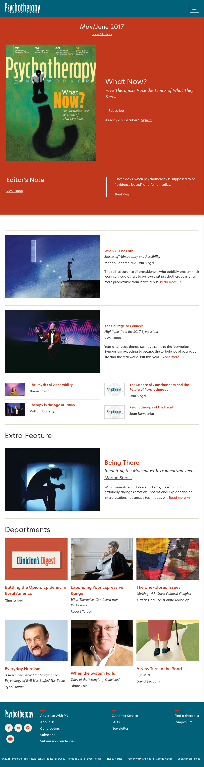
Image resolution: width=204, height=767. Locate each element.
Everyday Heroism (22, 669)
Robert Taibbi (81, 611)
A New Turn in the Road (159, 669)
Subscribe (47, 735)
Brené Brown (39, 391)
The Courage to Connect (123, 326)
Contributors (50, 728)
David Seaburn (148, 681)
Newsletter (120, 728)
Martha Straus (118, 478)
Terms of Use (74, 759)
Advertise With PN (54, 716)
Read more (180, 185)
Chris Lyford (14, 600)
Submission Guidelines (57, 741)
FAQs (116, 722)
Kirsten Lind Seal (149, 600)
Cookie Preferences (189, 759)
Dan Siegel (145, 263)
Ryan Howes (14, 687)
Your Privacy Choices (139, 759)
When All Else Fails (118, 251)
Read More (122, 194)
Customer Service (125, 716)
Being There (121, 463)
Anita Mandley (177, 600)
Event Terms (94, 759)
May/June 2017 (102, 27)
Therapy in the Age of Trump (52, 405)
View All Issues (102, 34)
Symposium (183, 722)
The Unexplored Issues (158, 588)
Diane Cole (79, 686)
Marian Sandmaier (118, 263)
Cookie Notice (164, 759)
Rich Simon (14, 191)
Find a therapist (187, 716)
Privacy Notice (114, 759)
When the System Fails (93, 674)
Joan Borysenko (141, 414)
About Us (47, 722)
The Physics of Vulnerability (51, 385)
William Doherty (42, 411)
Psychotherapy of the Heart (151, 407)
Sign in (146, 120)
